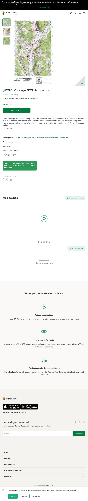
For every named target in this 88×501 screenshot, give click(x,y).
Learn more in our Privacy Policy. (65, 491)
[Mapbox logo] (8, 234)
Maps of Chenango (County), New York (30, 137)
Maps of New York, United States (56, 137)
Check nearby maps (76, 198)
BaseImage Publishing (10, 95)
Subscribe (79, 434)
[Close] (86, 490)
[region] (44, 219)
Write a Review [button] (77, 248)
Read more (7, 128)
